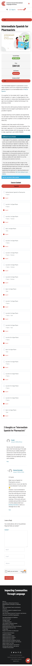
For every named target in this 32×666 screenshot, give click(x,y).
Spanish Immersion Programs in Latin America (12, 641)
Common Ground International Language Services (14, 3)
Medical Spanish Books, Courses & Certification (12, 626)
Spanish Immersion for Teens (8, 638)
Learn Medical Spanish (7, 621)
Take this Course (16, 73)
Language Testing (6, 620)
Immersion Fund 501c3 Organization (11, 615)
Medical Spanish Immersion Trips (9, 627)
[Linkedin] (16, 652)
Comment (7, 529)
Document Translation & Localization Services (12, 610)
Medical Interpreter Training (8, 624)
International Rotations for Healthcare (10, 617)
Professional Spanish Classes (8, 632)
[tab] (15, 155)
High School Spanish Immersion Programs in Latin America (14, 613)
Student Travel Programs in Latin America (11, 644)
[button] (7, 9)
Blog (3, 605)
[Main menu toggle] (28, 3)
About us (4, 601)
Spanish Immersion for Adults (8, 635)
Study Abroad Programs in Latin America (11, 646)
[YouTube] (20, 652)
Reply (8, 461)
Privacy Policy (5, 629)
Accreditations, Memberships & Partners (11, 603)
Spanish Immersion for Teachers (9, 637)
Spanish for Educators (7, 634)
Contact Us (5, 608)
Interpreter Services (7, 619)
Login (5, 19)
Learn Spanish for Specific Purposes (10, 623)
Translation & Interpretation (8, 647)
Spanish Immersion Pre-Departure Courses (11, 640)
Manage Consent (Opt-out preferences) (10, 630)
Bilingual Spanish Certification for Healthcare (12, 604)
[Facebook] (11, 652)
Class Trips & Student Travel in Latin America (11, 607)
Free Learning (5, 611)
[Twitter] (13, 652)
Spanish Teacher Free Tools (8, 643)
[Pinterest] (18, 652)
